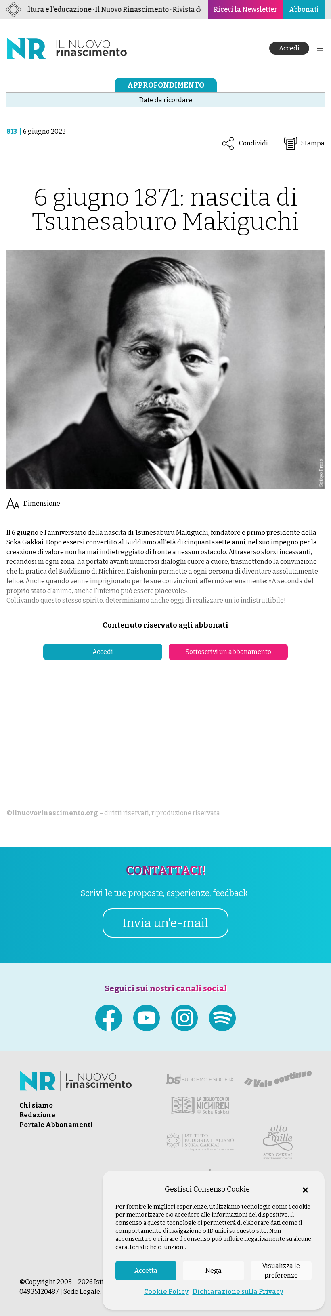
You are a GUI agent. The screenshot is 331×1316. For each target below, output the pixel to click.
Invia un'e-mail (165, 923)
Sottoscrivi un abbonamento (228, 652)
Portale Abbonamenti (56, 1125)
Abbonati (304, 9)
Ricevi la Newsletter (245, 9)
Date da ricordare (165, 100)
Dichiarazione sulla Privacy (238, 1291)
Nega (213, 1270)
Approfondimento (165, 85)
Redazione (37, 1115)
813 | (14, 131)
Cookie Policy (166, 1291)
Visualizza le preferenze (281, 1270)
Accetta (145, 1270)
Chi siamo (36, 1105)
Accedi (289, 48)
